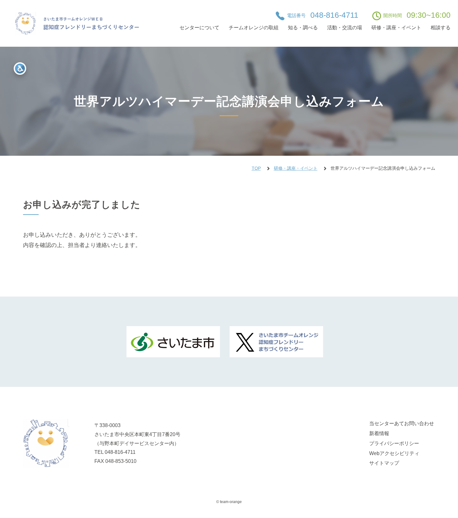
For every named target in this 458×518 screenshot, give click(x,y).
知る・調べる (303, 27)
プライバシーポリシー (394, 443)
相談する (441, 27)
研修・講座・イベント (396, 27)
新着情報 (379, 433)
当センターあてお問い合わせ (401, 423)
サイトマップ (384, 463)
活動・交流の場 (344, 27)
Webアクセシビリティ (394, 453)
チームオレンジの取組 (254, 27)
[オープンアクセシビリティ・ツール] (20, 68)
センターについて (199, 27)
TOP (256, 168)
